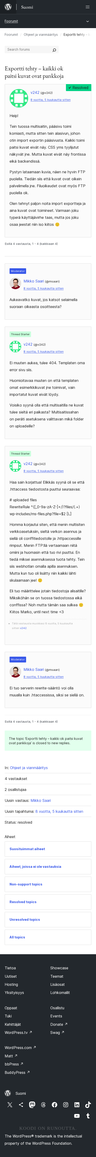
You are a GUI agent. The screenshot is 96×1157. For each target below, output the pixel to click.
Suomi (21, 1093)
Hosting (11, 984)
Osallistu (57, 1008)
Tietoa (10, 968)
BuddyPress (17, 1072)
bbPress (14, 1064)
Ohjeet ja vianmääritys (41, 34)
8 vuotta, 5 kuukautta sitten (51, 100)
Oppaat (11, 1008)
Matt (11, 1056)
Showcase (59, 968)
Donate (59, 1024)
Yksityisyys (14, 992)
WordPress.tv (18, 1032)
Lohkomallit (60, 992)
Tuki (8, 1016)
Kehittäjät (13, 1024)
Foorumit (11, 21)
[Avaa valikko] (88, 7)
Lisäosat (57, 984)
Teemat (56, 976)
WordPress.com (20, 1047)
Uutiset (11, 976)
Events (56, 1016)
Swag (57, 1032)
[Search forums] (54, 49)
